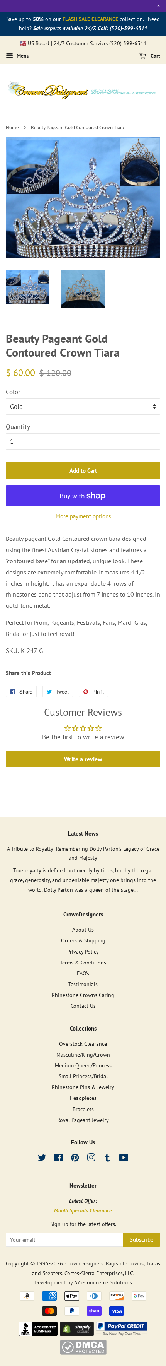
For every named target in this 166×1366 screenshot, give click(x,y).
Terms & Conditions (83, 962)
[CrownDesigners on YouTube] (123, 1159)
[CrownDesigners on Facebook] (58, 1159)
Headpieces (83, 1097)
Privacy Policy (83, 951)
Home (12, 127)
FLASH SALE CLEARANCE (90, 18)
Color (13, 392)
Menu (22, 56)
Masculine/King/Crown (83, 1054)
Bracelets (83, 1109)
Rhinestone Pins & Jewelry (83, 1087)
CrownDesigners (84, 1263)
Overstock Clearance (83, 1043)
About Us (83, 929)
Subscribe (142, 1239)
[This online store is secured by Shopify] (77, 1334)
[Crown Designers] (38, 1334)
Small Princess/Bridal (83, 1076)
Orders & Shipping (83, 940)
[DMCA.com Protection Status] (83, 1352)
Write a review (83, 759)
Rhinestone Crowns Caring (83, 994)
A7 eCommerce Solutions (103, 1282)
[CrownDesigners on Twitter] (42, 1159)
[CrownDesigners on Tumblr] (107, 1159)
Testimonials (83, 984)
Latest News (83, 833)
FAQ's (83, 973)
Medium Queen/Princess (83, 1065)
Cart (154, 56)
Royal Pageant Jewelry (83, 1119)
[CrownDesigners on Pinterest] (75, 1159)
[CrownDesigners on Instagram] (91, 1159)
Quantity (18, 426)
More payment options (83, 516)
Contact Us (83, 1005)
